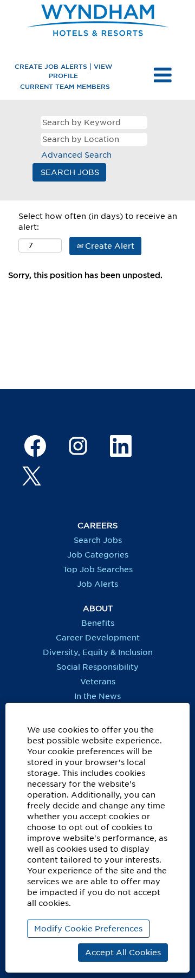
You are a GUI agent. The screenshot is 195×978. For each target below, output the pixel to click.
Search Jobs (98, 540)
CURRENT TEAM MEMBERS (65, 86)
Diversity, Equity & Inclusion (98, 652)
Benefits (97, 623)
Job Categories (97, 554)
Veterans (97, 681)
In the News (97, 696)
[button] (162, 75)
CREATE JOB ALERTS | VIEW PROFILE (63, 70)
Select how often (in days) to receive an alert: (97, 221)
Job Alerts (97, 584)
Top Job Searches (98, 569)
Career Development (98, 637)
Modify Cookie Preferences (88, 928)
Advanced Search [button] (76, 155)
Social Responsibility (97, 667)
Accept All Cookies (123, 952)
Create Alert (108, 246)
